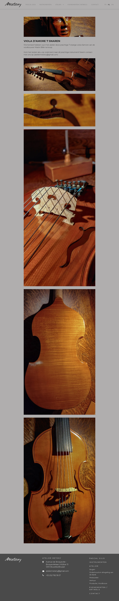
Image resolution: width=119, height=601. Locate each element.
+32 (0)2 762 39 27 (53, 575)
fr (105, 4)
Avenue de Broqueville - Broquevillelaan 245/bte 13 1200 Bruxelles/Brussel (57, 564)
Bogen (92, 569)
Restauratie (93, 578)
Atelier (58, 4)
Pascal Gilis (31, 4)
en (112, 4)
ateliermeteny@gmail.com (57, 571)
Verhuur (92, 580)
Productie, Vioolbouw (98, 583)
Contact (95, 4)
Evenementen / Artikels (77, 4)
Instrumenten (45, 4)
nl (109, 4)
